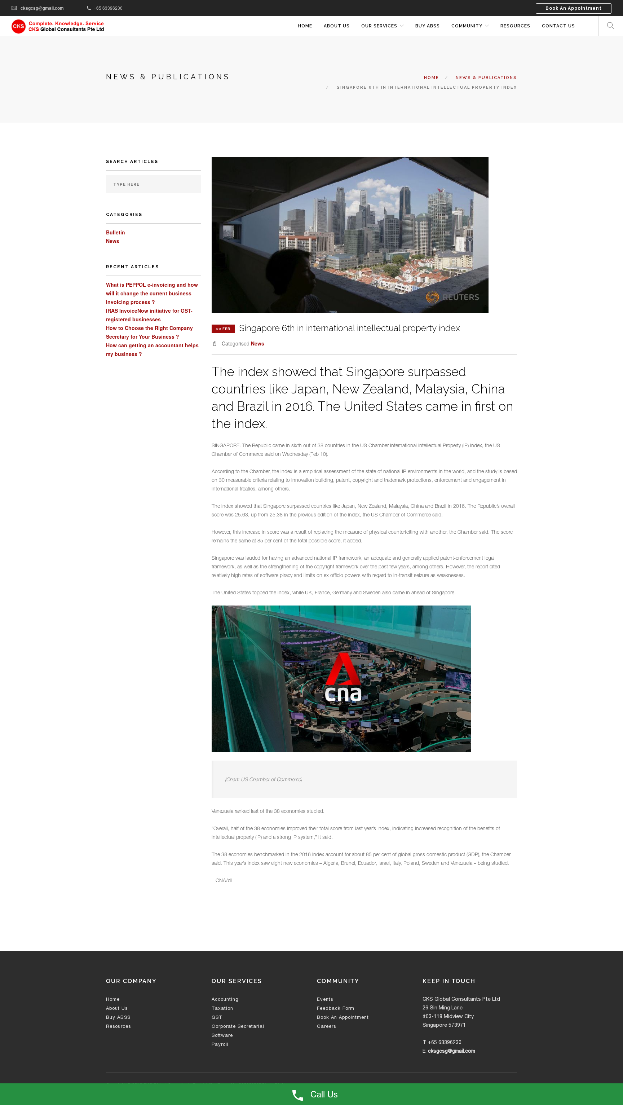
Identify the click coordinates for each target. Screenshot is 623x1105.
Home (305, 25)
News (112, 241)
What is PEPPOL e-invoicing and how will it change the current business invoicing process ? (152, 293)
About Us (337, 25)
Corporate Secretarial (238, 1026)
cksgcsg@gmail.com (42, 8)
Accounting (225, 999)
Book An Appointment (573, 8)
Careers (326, 1026)
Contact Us (558, 25)
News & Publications (486, 77)
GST (217, 1017)
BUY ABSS (427, 25)
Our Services (379, 25)
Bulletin (115, 232)
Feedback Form (335, 1008)
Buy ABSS (118, 1017)
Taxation (222, 1008)
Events (325, 999)
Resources (515, 25)
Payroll (220, 1044)
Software (222, 1035)
